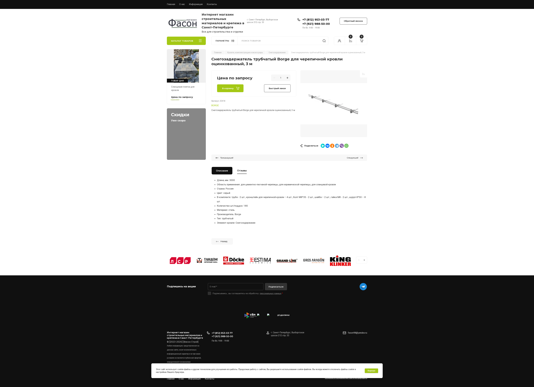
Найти (324, 41)
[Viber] (342, 146)
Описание (222, 170)
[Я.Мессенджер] (323, 146)
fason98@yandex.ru (357, 332)
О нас (182, 4)
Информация (196, 4)
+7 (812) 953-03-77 (315, 19)
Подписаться (276, 286)
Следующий (352, 158)
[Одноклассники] (332, 146)
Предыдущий (226, 158)
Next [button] (364, 260)
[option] (333, 103)
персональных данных (270, 293)
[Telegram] (337, 146)
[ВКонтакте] (327, 146)
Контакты (212, 4)
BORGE (215, 105)
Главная (171, 4)
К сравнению (363, 74)
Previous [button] (359, 260)
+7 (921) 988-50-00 (316, 23)
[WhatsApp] (346, 146)
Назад (223, 241)
